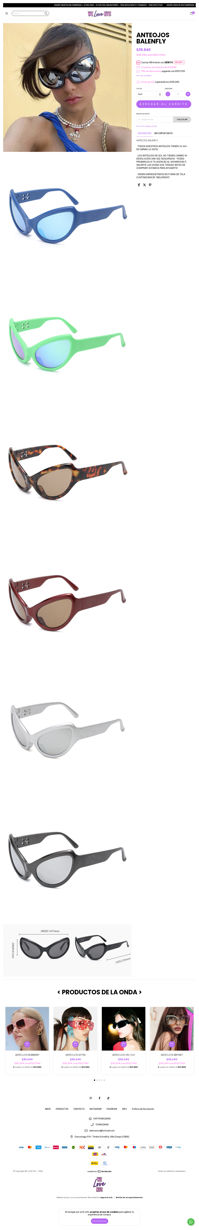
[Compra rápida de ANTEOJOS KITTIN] (75, 1044)
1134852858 (102, 1124)
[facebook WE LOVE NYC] (99, 1098)
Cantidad (168, 89)
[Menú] (7, 14)
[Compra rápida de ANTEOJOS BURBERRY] (27, 1044)
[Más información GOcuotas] (179, 62)
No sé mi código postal (146, 126)
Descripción (144, 133)
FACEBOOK (112, 1109)
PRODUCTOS (62, 1109)
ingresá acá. (106, 1197)
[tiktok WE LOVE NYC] (108, 1098)
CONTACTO (79, 1109)
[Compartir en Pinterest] (150, 185)
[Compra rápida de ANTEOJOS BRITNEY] (172, 1044)
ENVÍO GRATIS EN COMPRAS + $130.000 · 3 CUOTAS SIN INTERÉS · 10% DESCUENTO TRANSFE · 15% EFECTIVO (68, 5)
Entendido (100, 1221)
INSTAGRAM (96, 1109)
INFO (124, 1109)
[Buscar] (46, 14)
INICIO (48, 1109)
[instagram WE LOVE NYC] (90, 1098)
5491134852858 (102, 1118)
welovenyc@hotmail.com (102, 1131)
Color (139, 89)
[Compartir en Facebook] (138, 185)
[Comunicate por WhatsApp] (190, 1221)
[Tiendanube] (99, 1172)
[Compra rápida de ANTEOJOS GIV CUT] (123, 1044)
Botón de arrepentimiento (129, 1197)
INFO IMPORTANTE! (163, 133)
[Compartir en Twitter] (144, 185)
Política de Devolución (143, 1109)
